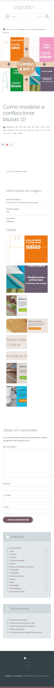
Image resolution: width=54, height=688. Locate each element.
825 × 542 (22, 130)
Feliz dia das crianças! (18, 620)
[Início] (27, 664)
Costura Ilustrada (17, 560)
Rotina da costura (17, 629)
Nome (7, 483)
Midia (12, 582)
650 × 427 (14, 130)
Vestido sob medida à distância (22, 626)
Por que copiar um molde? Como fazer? (26, 632)
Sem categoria (15, 588)
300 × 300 (27, 127)
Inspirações (14, 573)
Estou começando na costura (22, 566)
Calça (12, 551)
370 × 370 (47, 130)
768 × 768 (35, 127)
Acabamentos (15, 548)
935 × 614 (31, 130)
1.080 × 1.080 (17, 133)
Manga (12, 579)
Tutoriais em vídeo (17, 591)
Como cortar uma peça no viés (22, 623)
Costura (13, 557)
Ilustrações (14, 569)
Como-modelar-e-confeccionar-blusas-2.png (22, 202)
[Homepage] (27, 7)
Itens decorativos (17, 576)
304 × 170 (39, 130)
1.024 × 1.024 (44, 127)
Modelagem (14, 585)
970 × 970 (7, 133)
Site (7, 507)
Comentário (11, 447)
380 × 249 (6, 130)
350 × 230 (18, 127)
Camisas (13, 554)
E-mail (8, 495)
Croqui (12, 563)
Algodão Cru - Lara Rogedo (13, 676)
